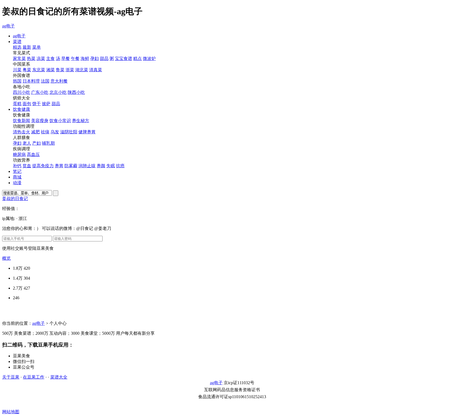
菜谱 (17, 41)
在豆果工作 (33, 377)
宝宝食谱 (123, 58)
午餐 (75, 58)
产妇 (36, 143)
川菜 (17, 69)
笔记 (17, 171)
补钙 (17, 165)
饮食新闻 (21, 120)
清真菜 (95, 69)
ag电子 (8, 26)
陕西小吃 (76, 92)
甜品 (104, 58)
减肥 (35, 132)
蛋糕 (17, 103)
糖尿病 (19, 154)
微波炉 (149, 58)
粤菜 (27, 69)
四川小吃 (21, 92)
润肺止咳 (87, 165)
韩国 (17, 81)
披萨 (46, 103)
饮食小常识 (60, 120)
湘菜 (50, 69)
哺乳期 (48, 143)
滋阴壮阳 (68, 132)
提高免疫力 (43, 165)
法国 (45, 81)
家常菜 (19, 58)
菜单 (36, 47)
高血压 (33, 154)
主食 (50, 58)
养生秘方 (80, 120)
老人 (27, 143)
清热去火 (21, 132)
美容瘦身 (39, 120)
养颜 (101, 165)
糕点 (137, 58)
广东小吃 (39, 92)
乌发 (54, 132)
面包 (27, 103)
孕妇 (94, 58)
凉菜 (41, 58)
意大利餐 (59, 81)
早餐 (65, 58)
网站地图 (10, 411)
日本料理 (31, 81)
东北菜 (38, 69)
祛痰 (45, 132)
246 (16, 297)
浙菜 (70, 69)
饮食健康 (21, 109)
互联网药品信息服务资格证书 (232, 389)
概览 (6, 258)
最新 (27, 47)
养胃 (59, 165)
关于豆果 (10, 377)
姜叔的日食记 (15, 198)
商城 (17, 177)
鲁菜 (60, 69)
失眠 (110, 165)
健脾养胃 (87, 132)
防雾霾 (70, 165)
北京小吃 (58, 92)
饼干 (36, 103)
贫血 (27, 165)
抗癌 (120, 165)
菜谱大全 (58, 377)
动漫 (17, 182)
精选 (17, 47)
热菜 (31, 58)
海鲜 (85, 58)
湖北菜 (81, 69)
